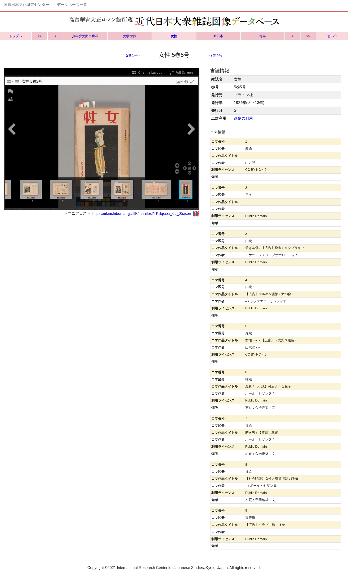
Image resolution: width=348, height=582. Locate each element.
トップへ (15, 36)
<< (39, 36)
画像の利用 (243, 118)
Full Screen (183, 72)
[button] (179, 82)
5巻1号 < (133, 56)
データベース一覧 (72, 5)
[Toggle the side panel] (17, 82)
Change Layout (149, 72)
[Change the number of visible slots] (9, 82)
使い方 (332, 36)
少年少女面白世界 (85, 36)
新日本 (218, 36)
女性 (174, 36)
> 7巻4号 (214, 56)
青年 (262, 36)
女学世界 (129, 36)
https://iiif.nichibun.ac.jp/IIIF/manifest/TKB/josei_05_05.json (141, 214)
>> (308, 36)
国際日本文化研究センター (26, 5)
